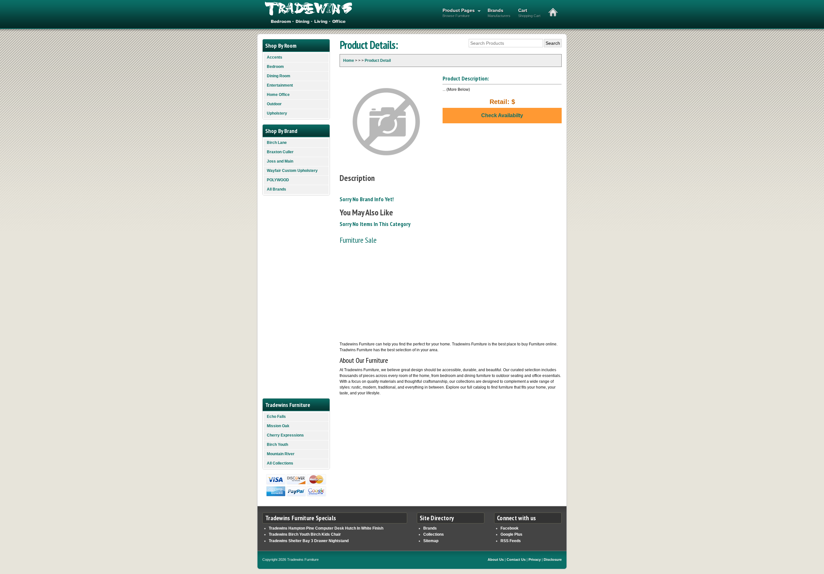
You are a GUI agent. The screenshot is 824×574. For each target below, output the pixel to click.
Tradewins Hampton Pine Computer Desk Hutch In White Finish (326, 528)
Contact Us (516, 559)
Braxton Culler (280, 152)
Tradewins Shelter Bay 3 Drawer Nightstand (309, 541)
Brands (499, 13)
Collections (433, 534)
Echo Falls (276, 416)
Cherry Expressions (285, 435)
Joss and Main (280, 161)
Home (348, 60)
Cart (529, 13)
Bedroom (275, 66)
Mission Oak (278, 426)
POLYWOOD (278, 180)
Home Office (278, 94)
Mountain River (281, 454)
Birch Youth (277, 444)
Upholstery (277, 113)
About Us (496, 559)
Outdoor (274, 104)
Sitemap (430, 541)
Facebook (510, 528)
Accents (274, 57)
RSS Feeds (511, 541)
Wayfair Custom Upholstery (292, 170)
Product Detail (378, 60)
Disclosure (553, 559)
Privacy (535, 559)
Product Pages (457, 13)
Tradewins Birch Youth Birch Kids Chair (305, 534)
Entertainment (280, 85)
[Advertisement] (451, 293)
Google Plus (511, 534)
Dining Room (278, 76)
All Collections (280, 463)
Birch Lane (277, 142)
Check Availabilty (502, 115)
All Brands (276, 189)
